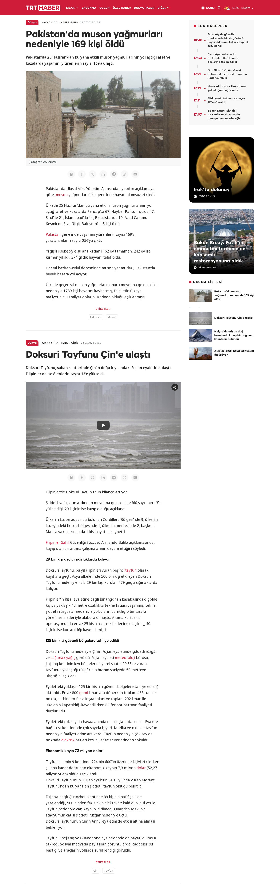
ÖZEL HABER (122, 8)
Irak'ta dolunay (212, 189)
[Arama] (221, 7)
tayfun (131, 570)
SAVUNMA (89, 8)
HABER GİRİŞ (69, 22)
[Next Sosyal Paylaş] (71, 174)
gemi (83, 692)
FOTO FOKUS (206, 196)
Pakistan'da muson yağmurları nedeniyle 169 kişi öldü (234, 295)
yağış (70, 657)
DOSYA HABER (144, 8)
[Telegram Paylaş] (114, 174)
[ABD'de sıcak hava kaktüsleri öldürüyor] (200, 353)
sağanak (58, 657)
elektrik (67, 740)
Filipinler (53, 542)
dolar (141, 767)
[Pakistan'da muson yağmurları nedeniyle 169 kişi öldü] (200, 295)
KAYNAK (47, 22)
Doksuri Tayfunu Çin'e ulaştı (233, 318)
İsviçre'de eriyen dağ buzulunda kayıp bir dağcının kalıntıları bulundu (233, 335)
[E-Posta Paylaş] (135, 174)
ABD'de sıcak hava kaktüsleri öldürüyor (234, 353)
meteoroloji (125, 657)
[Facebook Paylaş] (82, 174)
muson (62, 194)
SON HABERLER (213, 26)
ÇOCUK (104, 8)
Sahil (65, 542)
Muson (112, 317)
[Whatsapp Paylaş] (124, 174)
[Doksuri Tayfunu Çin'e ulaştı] (200, 318)
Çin (95, 870)
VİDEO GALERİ (207, 267)
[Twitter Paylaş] (92, 174)
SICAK (70, 8)
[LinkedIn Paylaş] (103, 174)
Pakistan (53, 234)
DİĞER (162, 8)
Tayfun (108, 870)
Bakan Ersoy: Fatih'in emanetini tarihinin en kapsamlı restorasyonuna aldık (220, 252)
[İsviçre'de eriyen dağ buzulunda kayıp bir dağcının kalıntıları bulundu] (200, 335)
